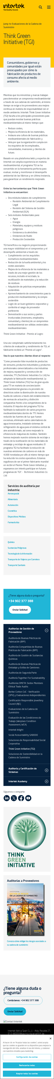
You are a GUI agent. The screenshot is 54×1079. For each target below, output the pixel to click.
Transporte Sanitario (16, 565)
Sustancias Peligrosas (17, 548)
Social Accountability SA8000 (23, 735)
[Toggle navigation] (40, 7)
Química (11, 542)
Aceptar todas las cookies (27, 1073)
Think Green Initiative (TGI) (21, 749)
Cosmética (12, 511)
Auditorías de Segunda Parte (22, 673)
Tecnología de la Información (20, 554)
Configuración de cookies (27, 1057)
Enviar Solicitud (20, 609)
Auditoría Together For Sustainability (26, 678)
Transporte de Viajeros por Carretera (23, 560)
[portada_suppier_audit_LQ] (27, 911)
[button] (47, 630)
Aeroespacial (13, 494)
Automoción (13, 505)
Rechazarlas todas (27, 1065)
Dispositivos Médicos (17, 517)
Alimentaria (12, 500)
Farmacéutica (13, 523)
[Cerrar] (50, 1038)
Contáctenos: (23, 1000)
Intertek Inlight (15, 730)
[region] (27, 1056)
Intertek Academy (17, 781)
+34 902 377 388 (20, 601)
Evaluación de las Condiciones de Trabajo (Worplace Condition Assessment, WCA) (24, 721)
